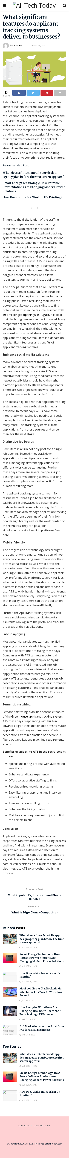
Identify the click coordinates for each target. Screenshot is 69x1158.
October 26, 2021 (37, 45)
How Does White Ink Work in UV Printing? (32, 197)
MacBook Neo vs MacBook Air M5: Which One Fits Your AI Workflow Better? (40, 992)
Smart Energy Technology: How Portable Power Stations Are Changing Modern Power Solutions (34, 187)
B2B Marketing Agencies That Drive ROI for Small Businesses (41, 1028)
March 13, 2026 (28, 1019)
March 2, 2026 (28, 1034)
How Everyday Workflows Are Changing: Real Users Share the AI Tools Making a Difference (40, 1011)
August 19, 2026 (29, 981)
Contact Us (24, 1125)
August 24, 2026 (29, 947)
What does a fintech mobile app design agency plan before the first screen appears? (33, 175)
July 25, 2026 (27, 1000)
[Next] (37, 207)
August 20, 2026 (29, 966)
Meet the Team (42, 1125)
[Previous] (31, 207)
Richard (17, 45)
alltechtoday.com (53, 1143)
